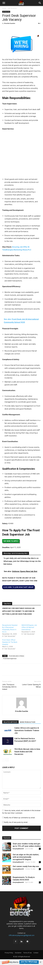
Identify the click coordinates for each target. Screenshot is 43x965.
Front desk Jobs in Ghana (16, 656)
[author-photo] (21, 708)
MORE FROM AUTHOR (27, 722)
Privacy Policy (9, 953)
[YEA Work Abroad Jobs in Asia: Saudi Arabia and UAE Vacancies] (7, 751)
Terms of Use (27, 953)
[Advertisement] (21, 154)
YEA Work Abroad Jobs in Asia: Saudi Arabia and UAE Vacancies (27, 751)
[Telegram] (24, 28)
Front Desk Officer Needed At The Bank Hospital (9, 642)
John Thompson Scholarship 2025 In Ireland (9, 687)
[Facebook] (4, 28)
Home (4, 8)
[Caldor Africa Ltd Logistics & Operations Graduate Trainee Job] (7, 730)
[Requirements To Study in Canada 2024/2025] (6, 880)
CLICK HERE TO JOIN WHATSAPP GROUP (18, 587)
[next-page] (7, 759)
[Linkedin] (19, 28)
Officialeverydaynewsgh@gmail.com (21, 935)
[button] (21, 962)
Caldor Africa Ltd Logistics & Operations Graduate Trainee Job (26, 730)
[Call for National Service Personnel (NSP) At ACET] (7, 741)
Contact (35, 953)
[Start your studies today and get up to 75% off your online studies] (6, 846)
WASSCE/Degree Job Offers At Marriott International (29, 627)
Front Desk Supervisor (10, 658)
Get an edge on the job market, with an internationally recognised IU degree (26, 856)
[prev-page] (3, 759)
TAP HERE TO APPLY (10, 541)
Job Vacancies (12, 8)
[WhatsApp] (14, 28)
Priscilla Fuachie (9, 23)
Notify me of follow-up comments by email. (19, 817)
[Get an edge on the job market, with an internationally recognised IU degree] (6, 857)
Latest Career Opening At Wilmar (31, 686)
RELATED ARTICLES (10, 722)
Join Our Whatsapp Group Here (29, 962)
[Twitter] (9, 28)
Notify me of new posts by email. (16, 822)
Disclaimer (18, 953)
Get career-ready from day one (26, 866)
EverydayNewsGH (18, 848)
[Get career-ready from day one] (6, 869)
